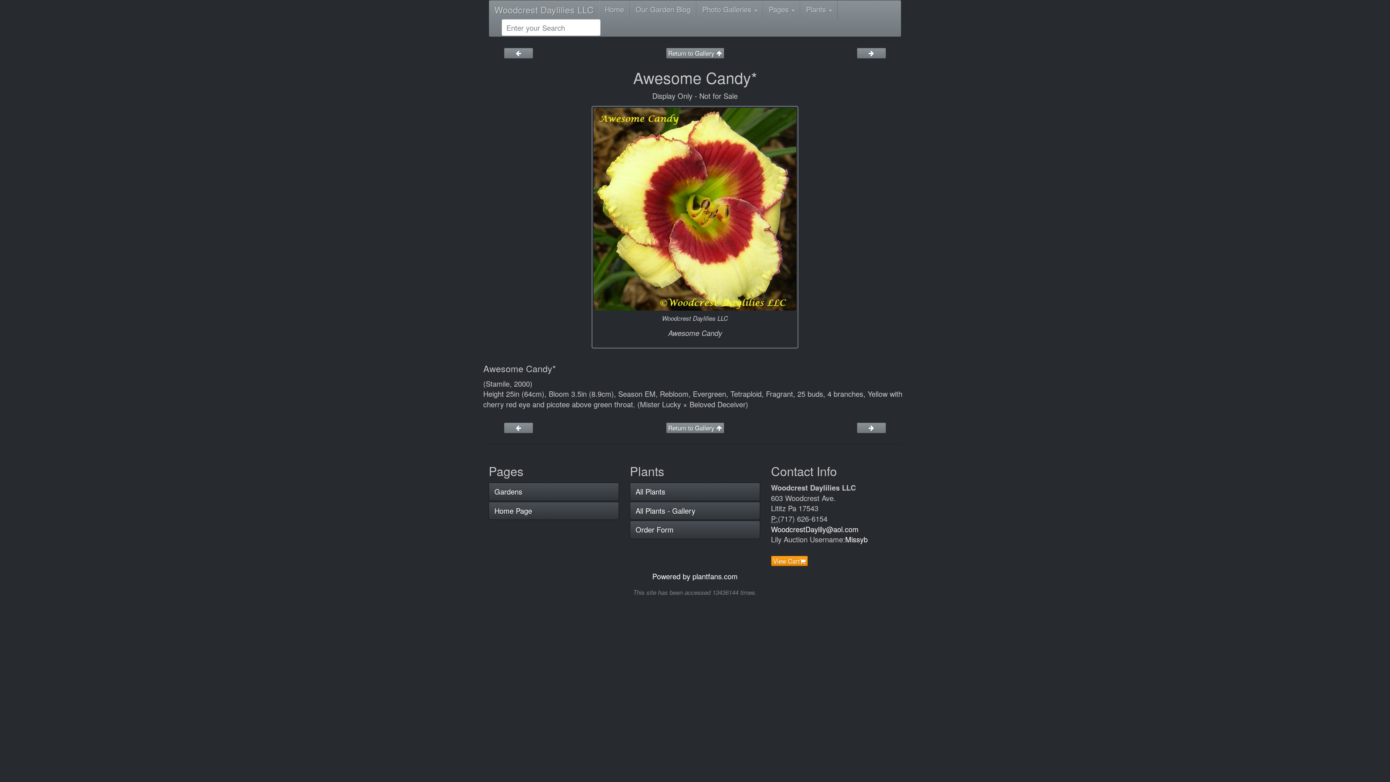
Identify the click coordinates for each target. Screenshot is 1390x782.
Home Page (513, 510)
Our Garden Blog (663, 9)
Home (614, 9)
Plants (817, 9)
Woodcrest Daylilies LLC (544, 9)
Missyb (856, 539)
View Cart (786, 561)
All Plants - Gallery (665, 510)
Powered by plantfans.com (695, 576)
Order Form (655, 529)
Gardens (508, 491)
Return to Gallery (692, 53)
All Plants (650, 491)
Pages (780, 9)
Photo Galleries (728, 9)
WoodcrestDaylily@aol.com (815, 529)
